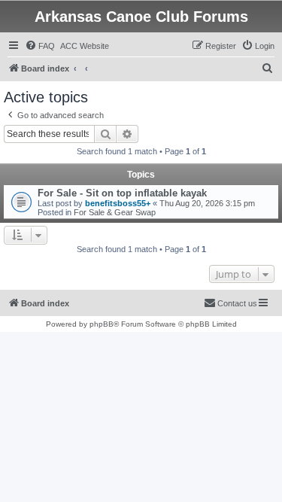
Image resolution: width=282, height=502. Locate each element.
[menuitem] (40, 46)
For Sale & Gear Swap (115, 212)
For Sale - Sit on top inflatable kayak (122, 193)
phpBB (101, 324)
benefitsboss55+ (117, 203)
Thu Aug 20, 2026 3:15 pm (207, 203)
